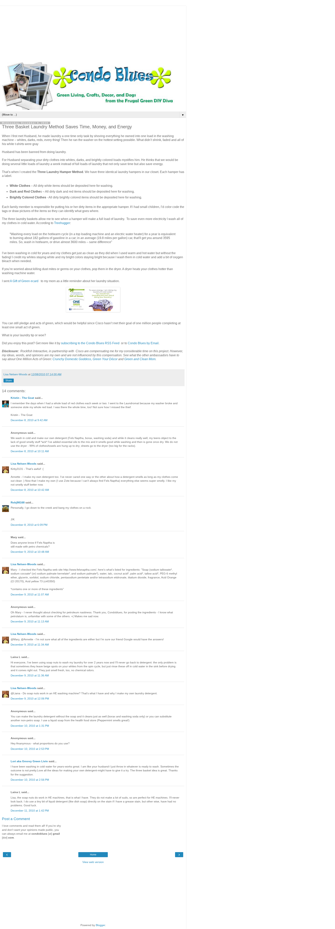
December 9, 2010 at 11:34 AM (30, 644)
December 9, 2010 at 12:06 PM (30, 698)
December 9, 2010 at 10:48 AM (30, 551)
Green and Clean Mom (139, 359)
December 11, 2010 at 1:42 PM (30, 810)
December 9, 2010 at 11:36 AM (30, 675)
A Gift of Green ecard (24, 281)
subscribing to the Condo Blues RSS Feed (90, 343)
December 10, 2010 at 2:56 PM (30, 779)
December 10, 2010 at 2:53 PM (30, 748)
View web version (93, 862)
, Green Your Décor (104, 359)
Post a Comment (16, 819)
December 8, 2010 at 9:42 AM (29, 420)
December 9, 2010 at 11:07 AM (30, 594)
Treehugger (62, 223)
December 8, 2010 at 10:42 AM (30, 489)
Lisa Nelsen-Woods (23, 463)
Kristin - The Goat (22, 397)
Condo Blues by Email (143, 343)
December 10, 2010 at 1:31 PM (30, 725)
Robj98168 (18, 502)
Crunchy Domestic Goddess (72, 359)
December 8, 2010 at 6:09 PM (29, 524)
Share (8, 380)
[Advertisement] (93, 33)
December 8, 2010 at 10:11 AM (30, 451)
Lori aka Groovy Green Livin (29, 761)
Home (93, 854)
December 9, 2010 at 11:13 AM (30, 621)
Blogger (100, 925)
